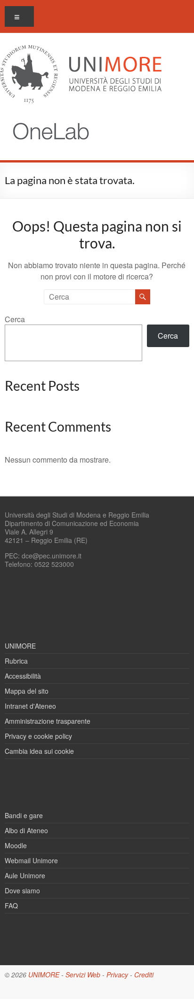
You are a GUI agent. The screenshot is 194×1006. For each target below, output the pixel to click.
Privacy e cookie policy (38, 736)
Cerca (15, 319)
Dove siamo (22, 890)
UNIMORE (20, 645)
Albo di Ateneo (26, 830)
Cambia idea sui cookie (39, 751)
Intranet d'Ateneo (30, 706)
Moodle (16, 845)
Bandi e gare (24, 815)
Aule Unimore (25, 875)
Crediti (144, 974)
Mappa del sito (26, 691)
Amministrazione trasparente (47, 721)
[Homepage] (46, 117)
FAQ (11, 905)
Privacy (117, 974)
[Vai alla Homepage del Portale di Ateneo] (81, 50)
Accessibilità (23, 676)
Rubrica (16, 661)
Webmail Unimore (31, 860)
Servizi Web (82, 974)
